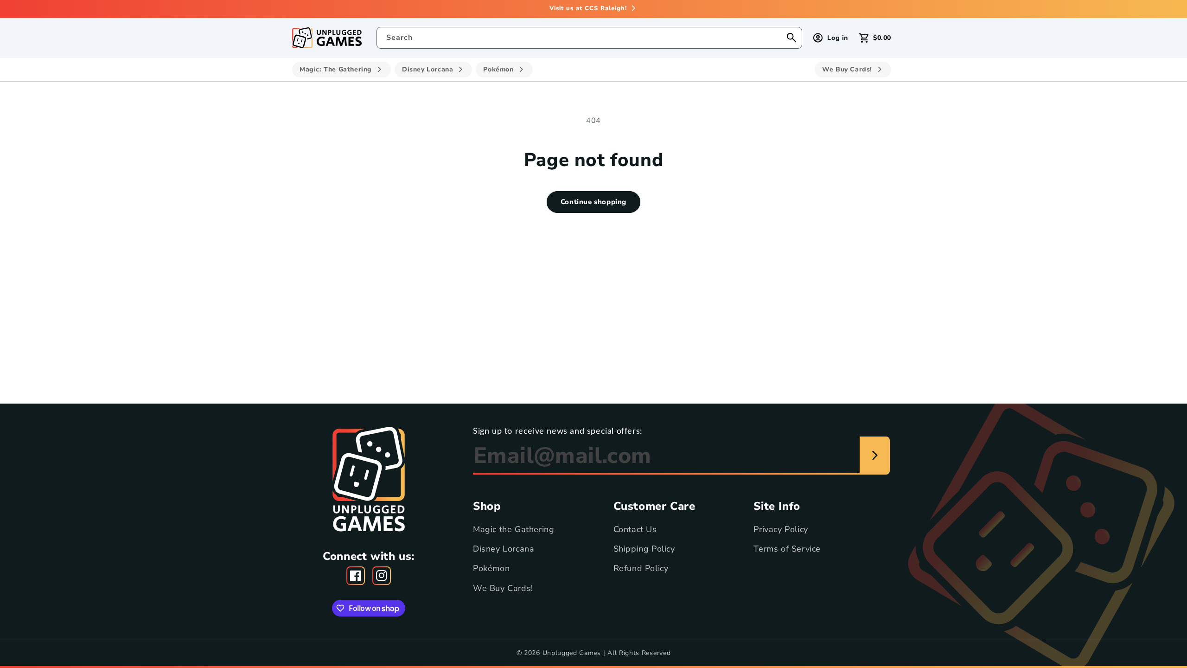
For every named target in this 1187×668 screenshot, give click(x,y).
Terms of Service (787, 548)
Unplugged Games (571, 653)
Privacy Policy (780, 529)
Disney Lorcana (503, 548)
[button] (875, 38)
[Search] (791, 37)
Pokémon (491, 568)
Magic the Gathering (513, 529)
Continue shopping (593, 201)
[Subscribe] (875, 456)
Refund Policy (641, 568)
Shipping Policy (644, 548)
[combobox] (589, 37)
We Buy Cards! (503, 588)
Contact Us (635, 529)
